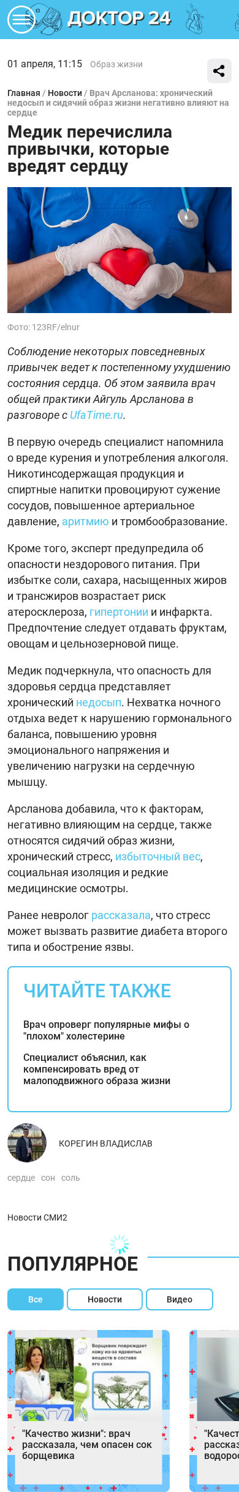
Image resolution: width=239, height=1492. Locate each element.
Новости (65, 93)
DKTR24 (119, 19)
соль (70, 1177)
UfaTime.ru (96, 414)
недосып (98, 702)
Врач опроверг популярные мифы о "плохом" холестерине (106, 1030)
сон (48, 1177)
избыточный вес (157, 856)
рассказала (121, 915)
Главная (23, 93)
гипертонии (118, 611)
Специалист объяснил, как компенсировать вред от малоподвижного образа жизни (96, 1069)
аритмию (85, 521)
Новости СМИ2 (37, 1217)
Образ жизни (116, 64)
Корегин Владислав (106, 1143)
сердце (21, 1177)
